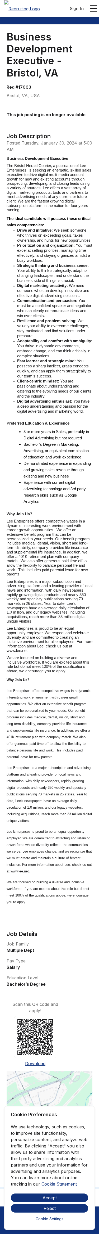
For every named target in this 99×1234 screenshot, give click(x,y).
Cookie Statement (59, 1184)
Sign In (77, 8)
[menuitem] (22, 8)
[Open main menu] (93, 8)
